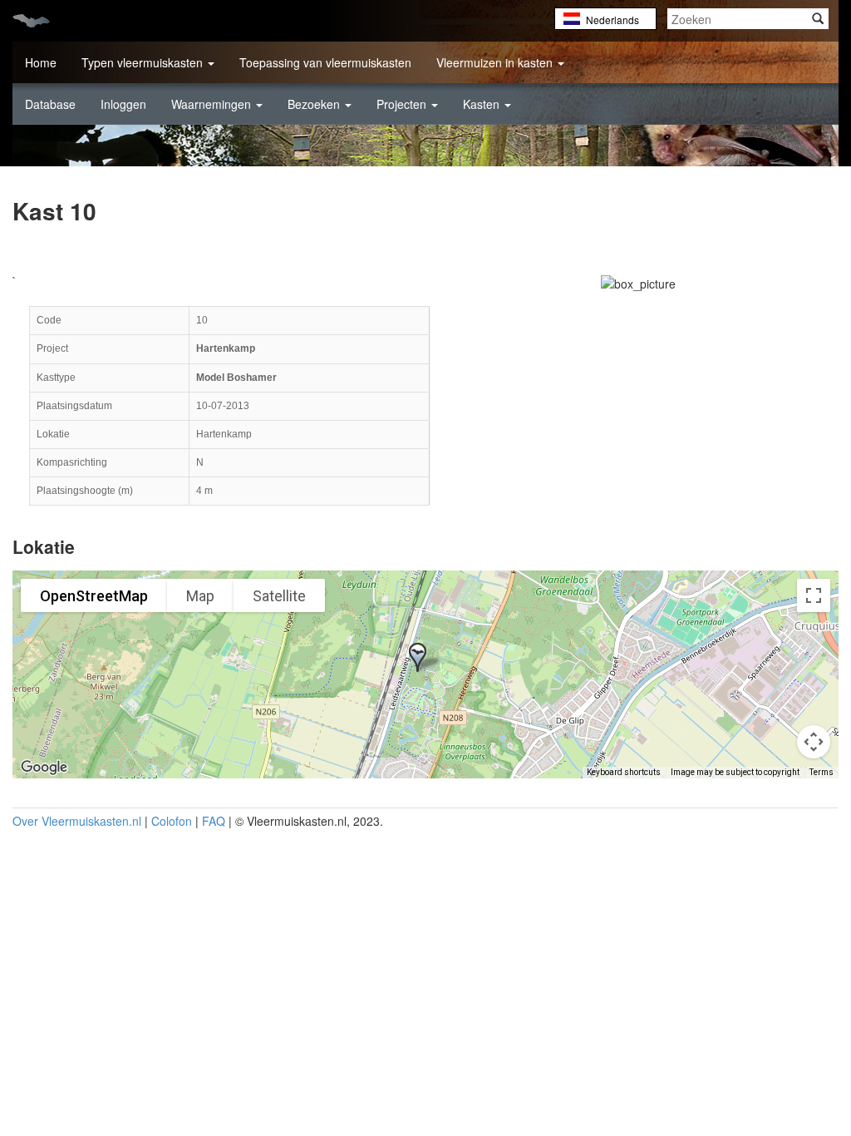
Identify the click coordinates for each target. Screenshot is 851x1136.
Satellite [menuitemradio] (279, 596)
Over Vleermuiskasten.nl (76, 820)
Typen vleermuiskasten (143, 62)
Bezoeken (315, 104)
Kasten (483, 104)
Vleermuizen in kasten (496, 62)
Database (50, 104)
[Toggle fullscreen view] (813, 595)
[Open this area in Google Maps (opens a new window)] (44, 767)
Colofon (171, 820)
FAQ (213, 820)
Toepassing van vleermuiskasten (325, 62)
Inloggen (123, 104)
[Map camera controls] (813, 741)
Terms (821, 772)
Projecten (403, 104)
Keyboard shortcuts (624, 772)
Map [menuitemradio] (200, 596)
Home (41, 62)
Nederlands (612, 19)
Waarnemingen (212, 104)
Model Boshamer (236, 377)
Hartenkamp (225, 348)
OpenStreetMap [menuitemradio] (94, 596)
